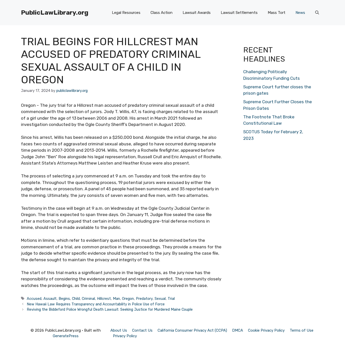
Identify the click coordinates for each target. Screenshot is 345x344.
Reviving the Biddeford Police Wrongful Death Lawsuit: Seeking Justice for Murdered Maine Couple (110, 309)
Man (116, 298)
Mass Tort (276, 12)
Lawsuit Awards (197, 12)
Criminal (88, 298)
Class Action (162, 12)
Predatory (144, 298)
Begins (64, 298)
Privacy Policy (125, 336)
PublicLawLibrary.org (54, 12)
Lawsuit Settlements (239, 12)
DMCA (237, 330)
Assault (50, 298)
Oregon (128, 298)
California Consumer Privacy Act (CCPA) (192, 330)
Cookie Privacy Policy (266, 330)
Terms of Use (301, 330)
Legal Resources (126, 12)
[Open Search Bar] (317, 12)
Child (76, 298)
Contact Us (142, 330)
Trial (171, 298)
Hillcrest (104, 298)
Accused (34, 298)
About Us (118, 330)
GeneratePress (66, 336)
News (300, 12)
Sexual (160, 298)
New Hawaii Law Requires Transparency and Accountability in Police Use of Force (96, 304)
